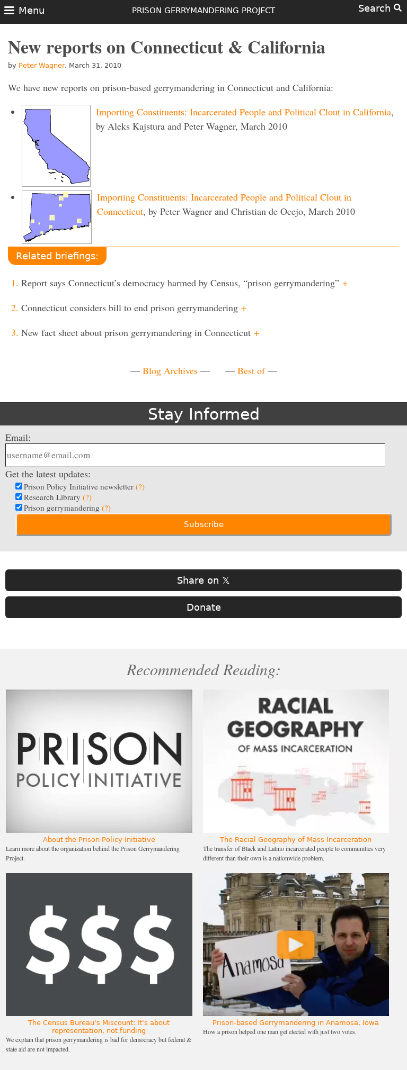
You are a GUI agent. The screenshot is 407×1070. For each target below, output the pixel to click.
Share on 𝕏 (203, 580)
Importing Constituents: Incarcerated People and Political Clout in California (243, 111)
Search (376, 8)
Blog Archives (170, 370)
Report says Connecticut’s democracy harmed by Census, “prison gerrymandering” (184, 282)
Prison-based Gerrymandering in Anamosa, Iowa (296, 1023)
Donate (204, 607)
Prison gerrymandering (67, 507)
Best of (251, 370)
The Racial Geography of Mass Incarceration (295, 840)
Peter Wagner (42, 65)
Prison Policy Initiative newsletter (84, 486)
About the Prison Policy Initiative (99, 840)
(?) (140, 486)
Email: (18, 437)
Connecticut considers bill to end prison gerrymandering (133, 307)
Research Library (58, 497)
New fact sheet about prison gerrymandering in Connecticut (140, 332)
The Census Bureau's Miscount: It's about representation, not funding (99, 1027)
